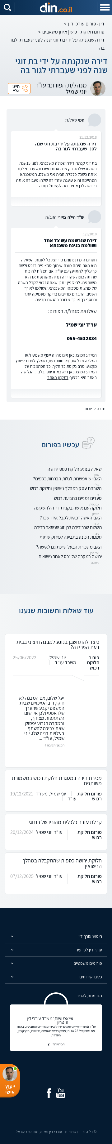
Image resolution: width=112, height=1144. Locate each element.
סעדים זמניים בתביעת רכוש (78, 498)
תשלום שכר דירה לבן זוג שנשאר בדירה (68, 527)
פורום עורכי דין (82, 23)
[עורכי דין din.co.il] (56, 7)
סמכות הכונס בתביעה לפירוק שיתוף (71, 537)
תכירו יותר (59, 1044)
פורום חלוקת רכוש (93, 662)
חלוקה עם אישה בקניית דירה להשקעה (68, 508)
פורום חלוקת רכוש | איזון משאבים (73, 32)
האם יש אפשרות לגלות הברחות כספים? (67, 478)
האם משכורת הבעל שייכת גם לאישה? (69, 547)
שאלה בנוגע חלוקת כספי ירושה (75, 469)
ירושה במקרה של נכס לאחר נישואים (70, 556)
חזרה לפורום (95, 409)
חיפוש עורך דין (90, 936)
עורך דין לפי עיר (89, 950)
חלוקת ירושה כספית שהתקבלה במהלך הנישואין (62, 863)
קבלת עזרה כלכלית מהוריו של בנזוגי (65, 822)
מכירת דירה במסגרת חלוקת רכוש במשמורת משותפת (57, 780)
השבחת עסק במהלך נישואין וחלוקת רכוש (66, 488)
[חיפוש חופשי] (7, 7)
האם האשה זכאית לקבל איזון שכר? (71, 517)
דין (102, 23)
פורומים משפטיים (87, 963)
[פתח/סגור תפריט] (104, 7)
